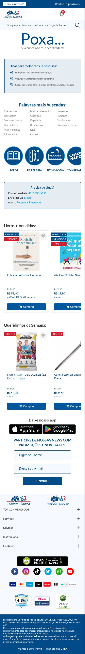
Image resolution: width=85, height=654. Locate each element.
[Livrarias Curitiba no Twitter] (48, 571)
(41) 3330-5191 (37, 193)
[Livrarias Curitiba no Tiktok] (37, 571)
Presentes (62, 111)
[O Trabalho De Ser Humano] (26, 252)
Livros (13, 170)
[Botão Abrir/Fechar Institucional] (78, 509)
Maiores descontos (41, 111)
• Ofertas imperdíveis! (66, 4)
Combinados (64, 120)
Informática (10, 134)
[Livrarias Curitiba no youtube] (70, 571)
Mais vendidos (12, 129)
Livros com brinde (67, 125)
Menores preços (13, 120)
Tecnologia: (57, 648)
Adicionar (26, 306)
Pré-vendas (10, 111)
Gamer (34, 134)
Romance (62, 115)
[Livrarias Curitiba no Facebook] (14, 571)
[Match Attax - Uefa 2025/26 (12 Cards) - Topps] (26, 352)
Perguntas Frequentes (29, 202)
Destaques (10, 115)
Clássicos (35, 115)
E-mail (28, 197)
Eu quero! (42, 481)
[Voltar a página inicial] (12, 13)
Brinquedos (36, 125)
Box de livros (11, 125)
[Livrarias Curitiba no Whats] (59, 571)
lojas (32, 129)
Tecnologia (55, 170)
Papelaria (35, 120)
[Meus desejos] (43, 236)
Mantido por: (30, 648)
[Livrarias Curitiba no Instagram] (25, 571)
